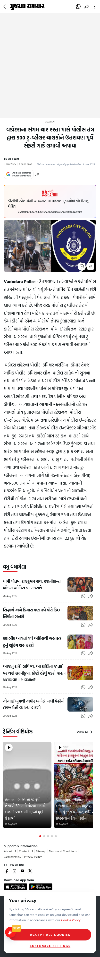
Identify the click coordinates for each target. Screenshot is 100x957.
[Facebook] (7, 871)
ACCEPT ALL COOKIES (50, 934)
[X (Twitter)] (30, 871)
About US (10, 851)
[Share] (37, 174)
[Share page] (86, 6)
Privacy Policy (33, 856)
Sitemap (41, 851)
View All (82, 732)
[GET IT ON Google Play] (40, 886)
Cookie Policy (12, 856)
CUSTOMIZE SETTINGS (50, 945)
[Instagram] (14, 871)
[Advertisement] (50, 66)
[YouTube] (22, 871)
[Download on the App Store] (15, 886)
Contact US (26, 851)
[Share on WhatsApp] (78, 6)
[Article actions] (95, 6)
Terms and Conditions (63, 851)
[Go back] (5, 6)
